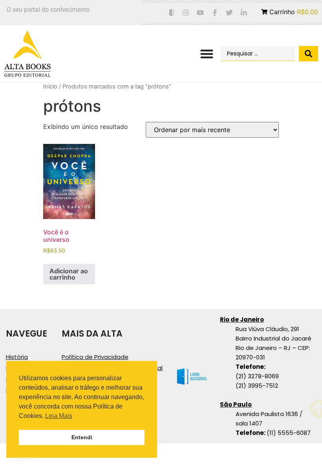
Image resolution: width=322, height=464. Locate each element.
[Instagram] (186, 12)
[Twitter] (229, 12)
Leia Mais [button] (58, 415)
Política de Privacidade (95, 357)
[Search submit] (308, 53)
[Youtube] (200, 12)
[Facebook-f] (215, 12)
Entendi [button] (81, 437)
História (17, 357)
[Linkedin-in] (243, 12)
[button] (207, 53)
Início (50, 86)
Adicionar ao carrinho (68, 274)
